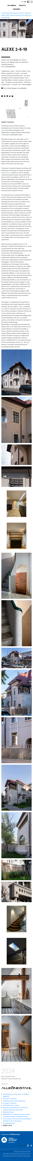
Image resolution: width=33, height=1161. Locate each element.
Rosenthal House (8, 1112)
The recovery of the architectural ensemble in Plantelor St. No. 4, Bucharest (17, 1120)
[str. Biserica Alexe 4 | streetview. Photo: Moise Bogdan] (16, 693)
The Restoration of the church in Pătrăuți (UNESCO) (16, 1095)
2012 (26, 1154)
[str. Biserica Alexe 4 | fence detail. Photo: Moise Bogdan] (16, 740)
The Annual (11, 5)
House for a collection (10, 1099)
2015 (16, 1154)
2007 (14, 1156)
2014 (19, 1154)
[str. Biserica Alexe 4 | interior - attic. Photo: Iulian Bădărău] (16, 951)
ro (22, 2)
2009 (7, 1156)
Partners (16, 9)
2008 (11, 1156)
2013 (23, 1154)
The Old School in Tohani (11, 1105)
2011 (29, 1154)
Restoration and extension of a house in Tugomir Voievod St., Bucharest (15, 1109)
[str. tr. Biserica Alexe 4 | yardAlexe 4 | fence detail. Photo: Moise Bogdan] (16, 788)
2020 (28, 1151)
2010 (4, 1156)
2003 (28, 1156)
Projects (22, 5)
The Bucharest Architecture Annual (12, 13)
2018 (7, 1154)
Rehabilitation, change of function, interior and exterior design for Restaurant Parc (16, 1115)
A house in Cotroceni (9, 1103)
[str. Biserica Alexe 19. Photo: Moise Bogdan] (16, 372)
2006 (18, 1156)
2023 (19, 1151)
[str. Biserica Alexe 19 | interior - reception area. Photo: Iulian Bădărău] (16, 503)
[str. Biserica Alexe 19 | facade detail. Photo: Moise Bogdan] (16, 454)
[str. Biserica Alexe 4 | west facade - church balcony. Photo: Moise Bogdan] (16, 892)
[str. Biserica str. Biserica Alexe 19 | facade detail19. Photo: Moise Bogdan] (16, 420)
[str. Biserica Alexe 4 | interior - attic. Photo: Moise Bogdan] (16, 991)
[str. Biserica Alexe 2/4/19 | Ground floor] (16, 109)
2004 (25, 1156)
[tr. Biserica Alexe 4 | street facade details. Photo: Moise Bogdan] (16, 835)
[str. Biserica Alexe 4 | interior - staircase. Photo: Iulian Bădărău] (16, 919)
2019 (4, 1154)
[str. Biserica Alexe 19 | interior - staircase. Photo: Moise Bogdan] (16, 576)
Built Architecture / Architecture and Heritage (16, 16)
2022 (22, 1151)
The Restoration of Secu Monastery (14, 1101)
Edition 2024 (5, 15)
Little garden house (9, 1123)
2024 (15, 1151)
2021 (25, 1151)
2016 (13, 1154)
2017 (10, 1154)
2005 (21, 1156)
